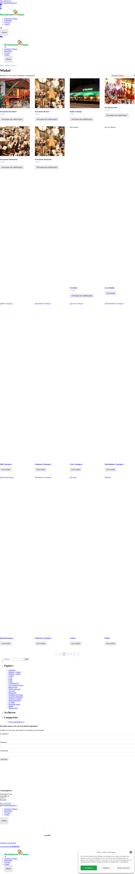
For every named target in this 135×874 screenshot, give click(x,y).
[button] (131, 852)
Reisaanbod (8, 20)
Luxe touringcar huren (15, 685)
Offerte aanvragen (14, 689)
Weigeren (106, 868)
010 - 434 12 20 (5, 1)
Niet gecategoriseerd (15, 722)
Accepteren (89, 868)
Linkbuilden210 (13, 683)
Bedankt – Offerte (14, 674)
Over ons (7, 22)
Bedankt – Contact (14, 672)
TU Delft (11, 702)
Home (2, 65)
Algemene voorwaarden (8, 843)
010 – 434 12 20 (5, 803)
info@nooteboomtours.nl (8, 3)
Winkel (7, 65)
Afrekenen (12, 670)
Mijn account (12, 687)
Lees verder (110, 293)
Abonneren (4, 759)
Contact (6, 24)
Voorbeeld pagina (14, 704)
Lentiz (10, 681)
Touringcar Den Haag (15, 695)
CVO (10, 678)
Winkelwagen (13, 708)
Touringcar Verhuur (10, 19)
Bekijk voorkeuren (123, 868)
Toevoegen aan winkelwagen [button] (12, 119)
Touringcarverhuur (14, 700)
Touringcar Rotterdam (15, 697)
